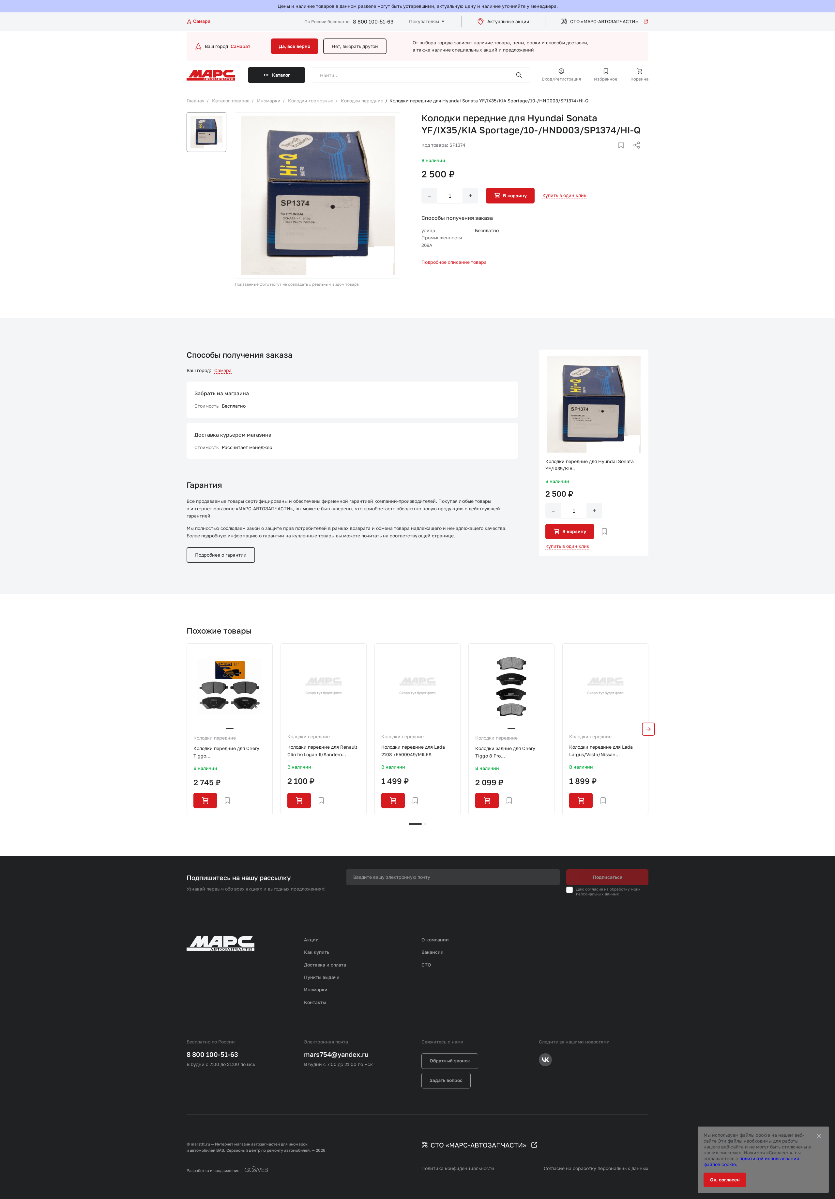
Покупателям (424, 21)
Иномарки (315, 989)
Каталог (281, 75)
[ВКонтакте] (613, 153)
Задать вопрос (446, 1080)
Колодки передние (214, 738)
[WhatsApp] (634, 153)
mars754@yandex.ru (336, 1054)
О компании (435, 939)
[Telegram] (603, 153)
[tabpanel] (230, 729)
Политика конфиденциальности (457, 1168)
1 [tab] (415, 824)
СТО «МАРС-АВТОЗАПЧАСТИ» (604, 21)
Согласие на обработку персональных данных (596, 1168)
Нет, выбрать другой (355, 46)
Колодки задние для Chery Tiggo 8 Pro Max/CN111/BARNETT (505, 752)
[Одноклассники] (624, 153)
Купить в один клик (564, 195)
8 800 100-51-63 (373, 21)
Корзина (639, 79)
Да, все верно (294, 46)
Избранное (605, 79)
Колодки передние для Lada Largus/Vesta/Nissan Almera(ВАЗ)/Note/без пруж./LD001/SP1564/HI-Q (601, 751)
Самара (223, 370)
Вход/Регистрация (561, 79)
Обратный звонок (450, 1060)
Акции (311, 939)
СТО (426, 964)
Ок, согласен (725, 1179)
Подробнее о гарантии (221, 555)
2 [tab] (425, 824)
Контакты (315, 1002)
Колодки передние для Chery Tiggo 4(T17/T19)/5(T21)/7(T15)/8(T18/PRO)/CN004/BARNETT (229, 752)
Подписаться (607, 877)
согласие (594, 889)
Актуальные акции (508, 21)
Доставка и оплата (325, 964)
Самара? (240, 46)
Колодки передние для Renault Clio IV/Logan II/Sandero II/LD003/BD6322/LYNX (322, 751)
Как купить (316, 952)
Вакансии (432, 952)
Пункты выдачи (322, 977)
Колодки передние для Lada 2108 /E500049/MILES (413, 750)
